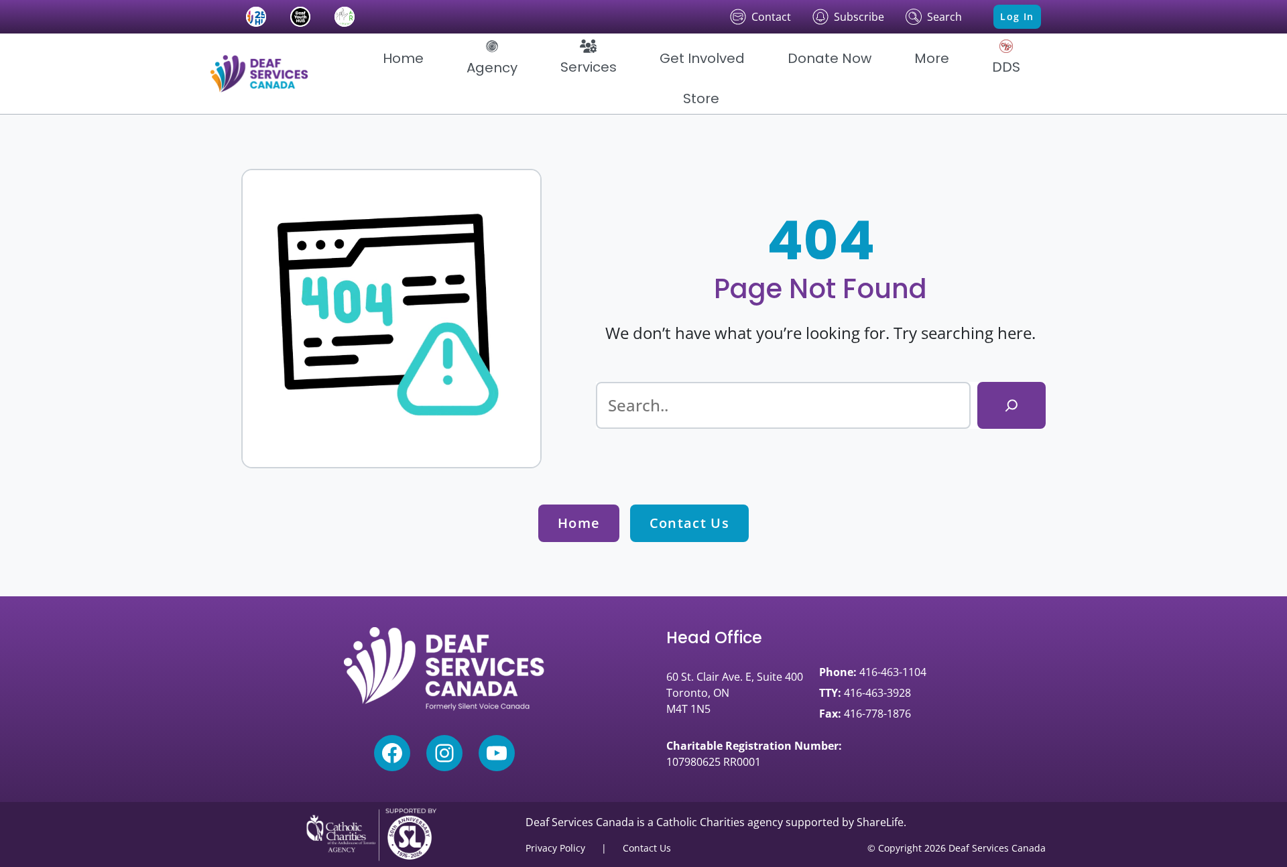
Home (579, 523)
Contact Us (689, 523)
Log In (1017, 16)
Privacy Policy (555, 848)
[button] (492, 58)
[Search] (1011, 405)
